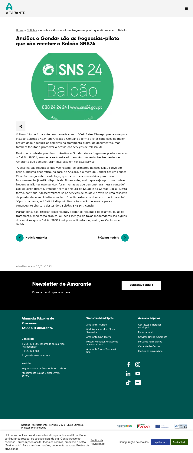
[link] (72, 86)
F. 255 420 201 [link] (30, 351)
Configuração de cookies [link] (134, 442)
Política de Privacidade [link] (97, 442)
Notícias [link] (32, 30)
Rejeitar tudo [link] (160, 442)
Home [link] (19, 30)
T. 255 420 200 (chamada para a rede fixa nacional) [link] (43, 345)
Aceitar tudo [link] (179, 442)
